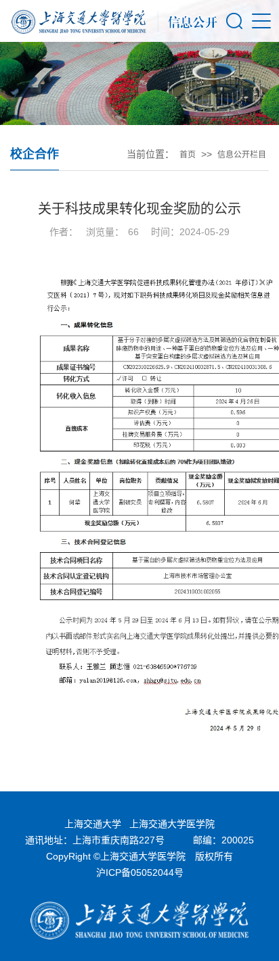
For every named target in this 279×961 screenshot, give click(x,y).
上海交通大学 (92, 823)
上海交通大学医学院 (172, 823)
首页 (187, 154)
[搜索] (234, 21)
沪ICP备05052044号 (140, 872)
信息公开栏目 (241, 154)
